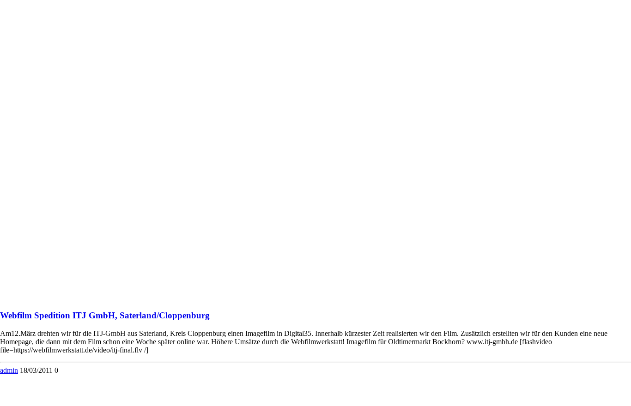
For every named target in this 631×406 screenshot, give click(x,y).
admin (9, 370)
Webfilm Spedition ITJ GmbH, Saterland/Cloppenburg (105, 315)
